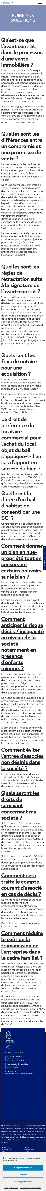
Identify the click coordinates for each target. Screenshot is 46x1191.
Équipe (26, 1152)
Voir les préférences (23, 1182)
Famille (26, 1148)
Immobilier (6, 1148)
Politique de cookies (11, 1188)
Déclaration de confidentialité (30, 1188)
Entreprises (6, 1150)
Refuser (23, 1175)
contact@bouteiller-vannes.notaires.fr (19, 1073)
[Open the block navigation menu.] (40, 3)
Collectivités (29, 1150)
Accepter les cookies (23, 1168)
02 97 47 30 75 (10, 1071)
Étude (4, 1152)
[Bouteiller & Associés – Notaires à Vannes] (7, 2)
